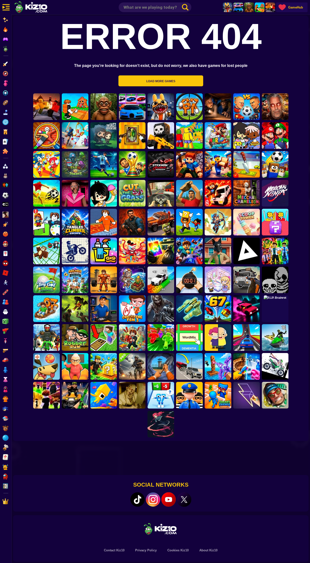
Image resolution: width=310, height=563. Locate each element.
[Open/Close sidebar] (6, 7)
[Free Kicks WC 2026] (275, 164)
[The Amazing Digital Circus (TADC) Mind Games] (132, 251)
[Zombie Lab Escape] (132, 222)
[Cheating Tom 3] (132, 308)
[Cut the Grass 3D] (132, 193)
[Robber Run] (75, 337)
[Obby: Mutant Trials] (275, 251)
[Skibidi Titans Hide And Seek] (46, 337)
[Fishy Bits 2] (103, 395)
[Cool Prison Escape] (103, 222)
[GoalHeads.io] (246, 106)
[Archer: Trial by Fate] (218, 222)
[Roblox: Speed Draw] (46, 222)
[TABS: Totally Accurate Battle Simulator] (75, 135)
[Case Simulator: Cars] (238, 7)
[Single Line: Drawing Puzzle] (246, 395)
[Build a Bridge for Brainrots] (259, 7)
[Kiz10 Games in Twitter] (184, 499)
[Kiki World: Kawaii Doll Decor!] (218, 279)
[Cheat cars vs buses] (189, 366)
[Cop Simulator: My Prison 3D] (189, 395)
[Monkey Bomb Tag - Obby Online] (46, 251)
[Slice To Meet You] (246, 164)
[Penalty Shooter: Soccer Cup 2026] (103, 164)
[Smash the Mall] (275, 395)
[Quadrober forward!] (218, 251)
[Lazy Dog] (46, 366)
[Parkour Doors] (103, 337)
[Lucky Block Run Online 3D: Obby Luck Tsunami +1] (275, 222)
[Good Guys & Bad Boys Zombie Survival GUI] (160, 308)
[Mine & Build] (189, 164)
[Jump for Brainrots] (189, 135)
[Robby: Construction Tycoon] (160, 337)
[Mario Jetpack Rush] (218, 135)
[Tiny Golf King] (46, 279)
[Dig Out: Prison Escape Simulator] (160, 366)
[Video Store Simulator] (103, 308)
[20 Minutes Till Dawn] (160, 424)
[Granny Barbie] (75, 193)
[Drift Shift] (246, 308)
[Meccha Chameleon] (246, 193)
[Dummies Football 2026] (132, 164)
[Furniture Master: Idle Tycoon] (218, 164)
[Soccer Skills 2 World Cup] (46, 193)
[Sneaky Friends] (218, 395)
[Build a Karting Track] (246, 337)
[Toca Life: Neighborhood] (246, 135)
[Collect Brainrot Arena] (189, 222)
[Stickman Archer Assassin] (160, 164)
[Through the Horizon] (189, 308)
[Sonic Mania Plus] (46, 164)
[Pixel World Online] (160, 135)
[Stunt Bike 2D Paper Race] (75, 251)
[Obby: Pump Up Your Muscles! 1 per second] (103, 279)
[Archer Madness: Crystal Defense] (75, 279)
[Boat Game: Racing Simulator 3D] (275, 337)
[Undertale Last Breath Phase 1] (275, 279)
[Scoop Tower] (246, 222)
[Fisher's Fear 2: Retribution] (218, 106)
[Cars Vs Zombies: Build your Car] (160, 222)
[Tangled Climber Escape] (75, 222)
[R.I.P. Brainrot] (275, 308)
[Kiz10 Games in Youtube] (168, 499)
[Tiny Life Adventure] (218, 337)
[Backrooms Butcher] (132, 395)
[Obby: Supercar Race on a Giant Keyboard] (160, 279)
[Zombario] (75, 308)
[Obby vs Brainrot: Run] (160, 395)
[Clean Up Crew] (103, 251)
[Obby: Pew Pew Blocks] (218, 366)
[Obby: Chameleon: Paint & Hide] (46, 135)
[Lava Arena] (270, 7)
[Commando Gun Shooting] (132, 366)
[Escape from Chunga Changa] (249, 7)
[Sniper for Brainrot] (189, 106)
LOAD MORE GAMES (160, 81)
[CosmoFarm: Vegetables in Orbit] (132, 279)
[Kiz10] (38, 7)
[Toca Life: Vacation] (103, 193)
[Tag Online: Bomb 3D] (189, 279)
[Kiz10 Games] (161, 528)
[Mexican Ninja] (275, 193)
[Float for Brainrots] (46, 308)
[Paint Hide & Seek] (132, 135)
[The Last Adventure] (103, 135)
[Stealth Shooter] (75, 395)
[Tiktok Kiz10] (137, 499)
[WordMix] (189, 337)
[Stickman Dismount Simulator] (275, 366)
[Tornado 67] (218, 308)
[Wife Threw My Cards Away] (160, 251)
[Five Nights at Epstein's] (275, 106)
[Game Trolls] (189, 251)
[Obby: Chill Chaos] (46, 395)
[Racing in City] (160, 193)
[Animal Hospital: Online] (227, 7)
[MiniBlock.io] (103, 366)
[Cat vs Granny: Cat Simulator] (75, 366)
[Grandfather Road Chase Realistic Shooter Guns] (246, 279)
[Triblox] (246, 251)
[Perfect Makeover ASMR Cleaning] (246, 366)
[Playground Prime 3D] (218, 193)
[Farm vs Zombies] (75, 164)
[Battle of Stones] (189, 193)
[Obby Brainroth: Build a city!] (132, 337)
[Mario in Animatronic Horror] (275, 135)
